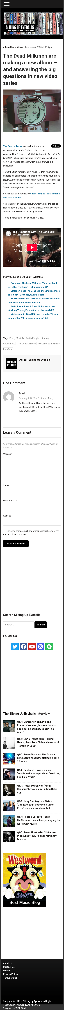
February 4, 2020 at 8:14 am (32, 398)
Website (7, 515)
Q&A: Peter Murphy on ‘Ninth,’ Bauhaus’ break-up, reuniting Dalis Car (37, 789)
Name (6, 485)
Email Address (10, 500)
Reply (51, 398)
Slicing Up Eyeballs (39, 359)
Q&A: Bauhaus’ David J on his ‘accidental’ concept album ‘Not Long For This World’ (38, 774)
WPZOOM (21, 1008)
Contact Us (9, 967)
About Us (7, 963)
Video (20, 47)
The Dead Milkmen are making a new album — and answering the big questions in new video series (30, 69)
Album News (9, 47)
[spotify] (49, 646)
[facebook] (23, 646)
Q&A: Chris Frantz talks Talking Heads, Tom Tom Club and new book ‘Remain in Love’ (38, 742)
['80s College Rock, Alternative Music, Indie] (33, 23)
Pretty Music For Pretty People (24, 338)
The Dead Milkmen (13, 146)
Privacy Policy (10, 974)
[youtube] (32, 646)
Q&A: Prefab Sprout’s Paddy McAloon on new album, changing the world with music (39, 820)
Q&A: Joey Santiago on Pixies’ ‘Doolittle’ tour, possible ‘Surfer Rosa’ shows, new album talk (35, 805)
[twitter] (15, 646)
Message (7, 454)
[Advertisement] (32, 581)
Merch (6, 970)
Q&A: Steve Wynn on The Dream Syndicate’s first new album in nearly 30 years (38, 758)
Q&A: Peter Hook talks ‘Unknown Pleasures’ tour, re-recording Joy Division (37, 836)
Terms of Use (10, 978)
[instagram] (40, 646)
